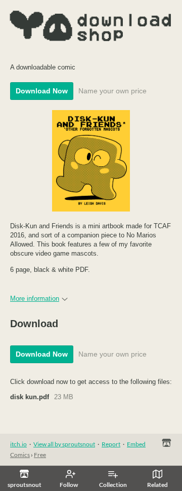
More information (34, 298)
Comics (20, 455)
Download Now (42, 91)
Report (111, 444)
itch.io (18, 444)
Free (40, 455)
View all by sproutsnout (64, 444)
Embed (136, 444)
